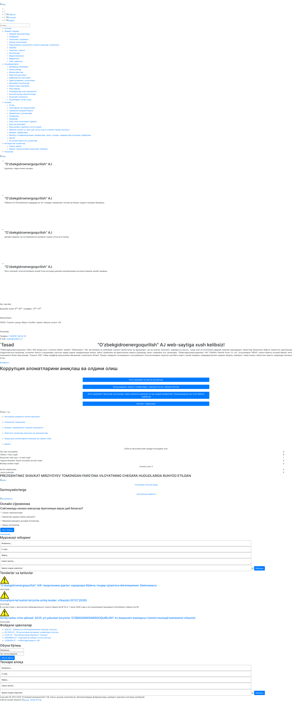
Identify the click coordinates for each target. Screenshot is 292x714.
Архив (12, 138)
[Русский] (11, 17)
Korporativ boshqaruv (18, 97)
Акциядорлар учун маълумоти (23, 91)
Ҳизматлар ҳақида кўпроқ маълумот (18, 517)
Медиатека (14, 58)
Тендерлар (14, 116)
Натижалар (5, 534)
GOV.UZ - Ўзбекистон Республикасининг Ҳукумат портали (31, 629)
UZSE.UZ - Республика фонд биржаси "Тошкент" (26, 635)
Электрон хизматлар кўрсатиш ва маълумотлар (26, 433)
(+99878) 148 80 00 (17, 336)
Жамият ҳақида (12, 31)
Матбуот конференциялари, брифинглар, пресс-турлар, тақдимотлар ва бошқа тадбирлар (50, 135)
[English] (10, 20)
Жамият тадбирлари (18, 132)
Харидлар (13, 119)
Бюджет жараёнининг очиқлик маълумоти (24, 427)
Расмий (8, 102)
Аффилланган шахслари (19, 78)
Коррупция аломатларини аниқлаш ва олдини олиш (28, 438)
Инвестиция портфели (19, 86)
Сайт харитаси (16, 61)
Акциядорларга (12, 64)
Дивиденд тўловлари (18, 67)
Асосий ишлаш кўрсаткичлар (22, 94)
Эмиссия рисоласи (17, 75)
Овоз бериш (14, 88)
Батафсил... (5, 362)
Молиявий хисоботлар (19, 83)
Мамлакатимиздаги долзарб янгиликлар (20, 521)
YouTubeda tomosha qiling (146, 485)
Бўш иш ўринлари (17, 124)
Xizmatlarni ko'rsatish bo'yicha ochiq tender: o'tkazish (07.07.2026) (43, 600)
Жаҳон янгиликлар (10, 525)
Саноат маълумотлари (12, 513)
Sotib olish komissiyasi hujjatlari (23, 121)
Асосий (8, 28)
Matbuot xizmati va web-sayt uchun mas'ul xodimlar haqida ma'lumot (39, 130)
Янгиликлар (14, 53)
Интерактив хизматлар (15, 143)
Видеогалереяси (16, 56)
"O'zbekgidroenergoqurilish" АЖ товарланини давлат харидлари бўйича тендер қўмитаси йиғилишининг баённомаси (78, 585)
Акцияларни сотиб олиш (20, 99)
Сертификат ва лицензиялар (22, 108)
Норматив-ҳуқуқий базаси (21, 110)
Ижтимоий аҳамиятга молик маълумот (22, 416)
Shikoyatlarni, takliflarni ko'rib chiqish (25, 127)
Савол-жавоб (15, 146)
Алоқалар (9, 151)
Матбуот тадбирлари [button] (146, 404)
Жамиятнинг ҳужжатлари (20, 113)
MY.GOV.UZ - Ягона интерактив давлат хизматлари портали (32, 632)
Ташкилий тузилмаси (18, 39)
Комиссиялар (15, 69)
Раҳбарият (14, 36)
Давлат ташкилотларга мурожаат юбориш (28, 149)
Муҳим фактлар (16, 72)
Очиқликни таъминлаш (15, 422)
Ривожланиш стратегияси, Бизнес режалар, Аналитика (34, 45)
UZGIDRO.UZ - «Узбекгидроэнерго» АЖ (22, 640)
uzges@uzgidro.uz (14, 339)
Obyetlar (13, 47)
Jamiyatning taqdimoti (146, 494)
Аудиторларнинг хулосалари (22, 80)
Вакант (8, 444)
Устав (11, 105)
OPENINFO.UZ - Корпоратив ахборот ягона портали (28, 638)
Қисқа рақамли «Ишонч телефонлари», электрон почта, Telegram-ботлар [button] (146, 387)
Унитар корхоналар (18, 42)
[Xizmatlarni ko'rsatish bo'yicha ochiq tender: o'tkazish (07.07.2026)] (4, 594)
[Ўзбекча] (10, 14)
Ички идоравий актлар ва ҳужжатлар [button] (146, 380)
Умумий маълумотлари (19, 34)
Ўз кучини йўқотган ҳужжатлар (23, 141)
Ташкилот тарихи (17, 50)
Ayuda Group (35, 700)
